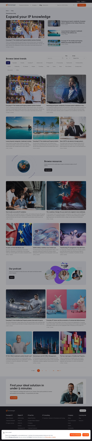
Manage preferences (75, 435)
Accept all (85, 435)
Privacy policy (48, 437)
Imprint (54, 437)
